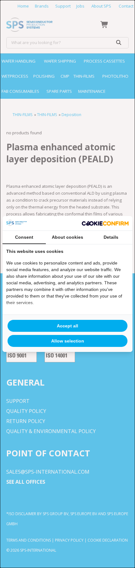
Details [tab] (111, 237)
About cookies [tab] (67, 237)
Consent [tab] (24, 237)
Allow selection (67, 340)
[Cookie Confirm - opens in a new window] (105, 223)
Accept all (67, 325)
